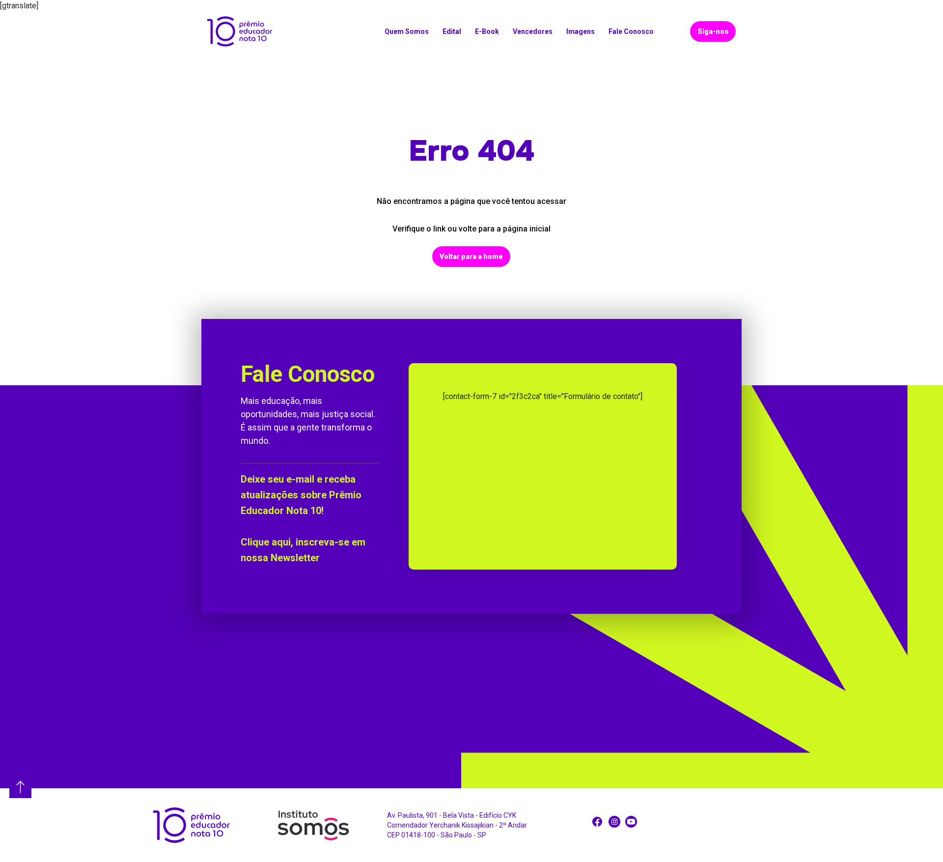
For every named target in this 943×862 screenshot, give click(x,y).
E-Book (487, 31)
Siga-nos (712, 31)
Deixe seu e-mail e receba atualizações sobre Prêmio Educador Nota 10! (301, 495)
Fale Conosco (631, 31)
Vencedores (533, 31)
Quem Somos (407, 31)
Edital (452, 31)
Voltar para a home (471, 256)
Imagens (580, 31)
